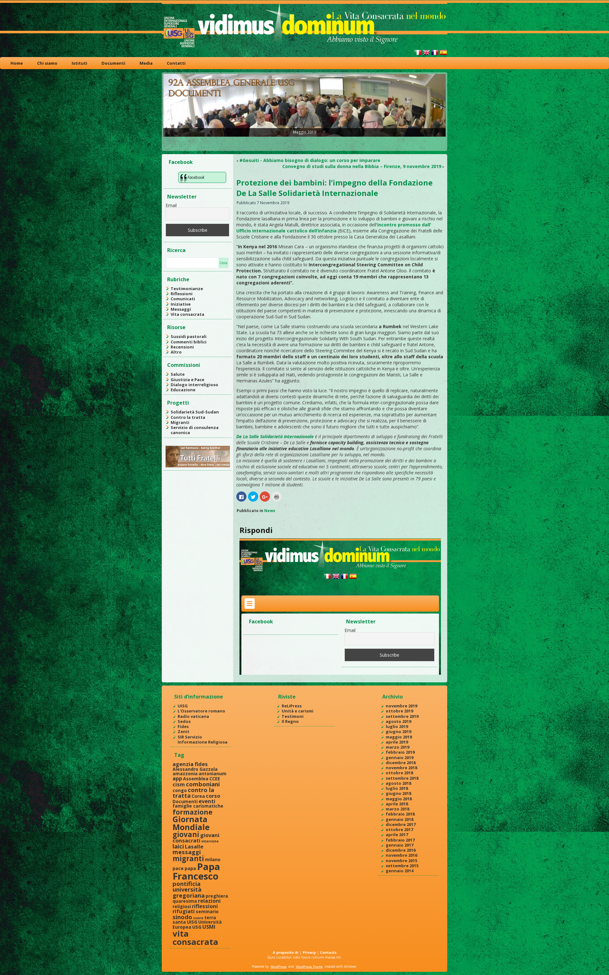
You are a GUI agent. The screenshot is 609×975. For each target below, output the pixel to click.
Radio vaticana (193, 716)
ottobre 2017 (399, 829)
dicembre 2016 (401, 850)
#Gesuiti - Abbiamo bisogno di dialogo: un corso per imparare (309, 160)
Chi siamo (47, 63)
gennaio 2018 (399, 819)
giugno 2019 (398, 731)
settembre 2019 (402, 716)
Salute (178, 374)
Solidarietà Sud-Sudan (195, 412)
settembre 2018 (402, 778)
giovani (186, 834)
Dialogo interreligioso (194, 384)
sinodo (182, 917)
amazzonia (185, 773)
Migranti (180, 422)
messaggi (187, 852)
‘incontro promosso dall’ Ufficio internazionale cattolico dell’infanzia (333, 228)
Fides (183, 726)
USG (196, 927)
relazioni (209, 900)
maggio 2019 (399, 737)
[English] (426, 55)
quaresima (185, 901)
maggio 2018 (399, 799)
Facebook (181, 162)
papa (190, 868)
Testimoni (293, 716)
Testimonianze (187, 288)
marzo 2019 (397, 747)
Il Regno (290, 721)
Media (146, 63)
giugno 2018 (398, 793)
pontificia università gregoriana (189, 889)
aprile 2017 (397, 834)
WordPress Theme (309, 966)
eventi (207, 801)
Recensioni (182, 347)
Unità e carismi (297, 711)
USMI (208, 926)
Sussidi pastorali (188, 336)
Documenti (113, 63)
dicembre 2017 (401, 824)
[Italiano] (418, 55)
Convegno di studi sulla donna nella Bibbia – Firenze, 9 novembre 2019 (361, 166)
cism (179, 784)
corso (213, 795)
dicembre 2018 (401, 762)
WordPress (278, 966)
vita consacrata (195, 937)
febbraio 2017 (400, 840)
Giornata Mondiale (191, 823)
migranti (188, 858)
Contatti (176, 63)
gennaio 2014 (399, 871)
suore (198, 918)
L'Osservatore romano (201, 711)
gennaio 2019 (399, 757)
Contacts (328, 952)
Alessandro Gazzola (195, 769)
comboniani (203, 784)
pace (178, 868)
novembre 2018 (401, 767)
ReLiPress (292, 706)
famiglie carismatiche (198, 806)
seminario (207, 911)
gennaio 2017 (399, 845)
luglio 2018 (397, 788)
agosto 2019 (398, 721)
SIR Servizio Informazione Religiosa (202, 739)
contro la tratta (193, 792)
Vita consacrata (187, 314)
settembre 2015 (402, 865)
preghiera (217, 896)
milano (212, 859)
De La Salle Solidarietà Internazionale (275, 436)
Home (16, 63)
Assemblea (195, 779)
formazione (193, 811)
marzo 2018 (397, 809)
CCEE (214, 779)
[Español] (443, 55)
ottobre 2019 (399, 711)
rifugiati (184, 911)
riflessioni (205, 906)
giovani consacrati (196, 837)
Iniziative (181, 304)
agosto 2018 (398, 783)
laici (178, 846)
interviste (210, 841)
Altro (176, 352)
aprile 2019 (397, 742)
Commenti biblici (188, 342)
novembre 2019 (401, 706)
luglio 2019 (397, 726)
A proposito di (285, 952)
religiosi (182, 906)
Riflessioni (182, 293)
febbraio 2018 (400, 814)
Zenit (183, 731)
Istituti (79, 63)
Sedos (184, 721)
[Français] (435, 55)
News (269, 510)
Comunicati (183, 299)
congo (180, 790)
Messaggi (181, 309)
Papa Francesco (196, 871)
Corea (198, 796)
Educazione (183, 390)
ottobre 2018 (399, 773)
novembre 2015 (401, 860)
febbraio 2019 (400, 752)
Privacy (309, 952)
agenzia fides (190, 764)
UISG (183, 706)
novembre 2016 (401, 855)
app (177, 778)
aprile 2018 (397, 804)
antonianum (212, 773)
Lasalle (194, 846)
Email (171, 205)
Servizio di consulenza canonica (195, 430)
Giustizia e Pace (187, 379)
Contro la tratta (188, 417)
